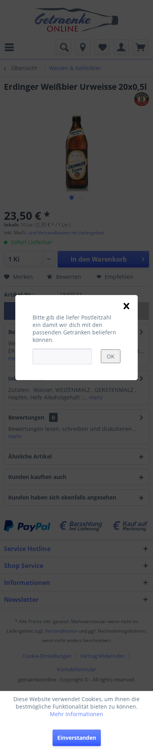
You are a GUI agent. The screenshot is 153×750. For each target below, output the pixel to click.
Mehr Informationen (76, 714)
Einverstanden (76, 737)
